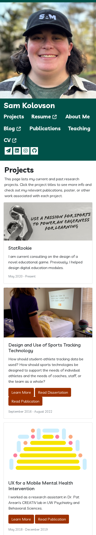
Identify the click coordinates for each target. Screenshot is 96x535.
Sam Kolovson (29, 105)
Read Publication (25, 401)
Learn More (21, 392)
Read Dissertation (53, 392)
